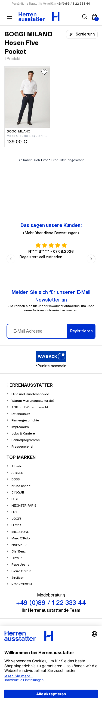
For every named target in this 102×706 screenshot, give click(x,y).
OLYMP (16, 558)
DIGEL (15, 499)
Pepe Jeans (20, 564)
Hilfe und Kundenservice (30, 394)
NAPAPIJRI (19, 545)
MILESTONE (20, 531)
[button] (84, 16)
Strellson (17, 577)
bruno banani (21, 486)
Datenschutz (20, 413)
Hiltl (14, 512)
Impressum (20, 427)
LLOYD (16, 525)
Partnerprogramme (25, 440)
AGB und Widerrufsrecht (29, 407)
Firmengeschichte (25, 420)
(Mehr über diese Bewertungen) (51, 233)
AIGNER (17, 472)
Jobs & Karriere (23, 433)
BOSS (15, 479)
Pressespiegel (22, 446)
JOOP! (16, 518)
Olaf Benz (18, 551)
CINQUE (17, 492)
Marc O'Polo (20, 538)
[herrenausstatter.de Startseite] (39, 16)
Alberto (16, 466)
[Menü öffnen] (9, 16)
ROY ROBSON (21, 584)
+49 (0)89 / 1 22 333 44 (72, 3)
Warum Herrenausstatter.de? (32, 400)
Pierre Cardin (21, 571)
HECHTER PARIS (23, 505)
